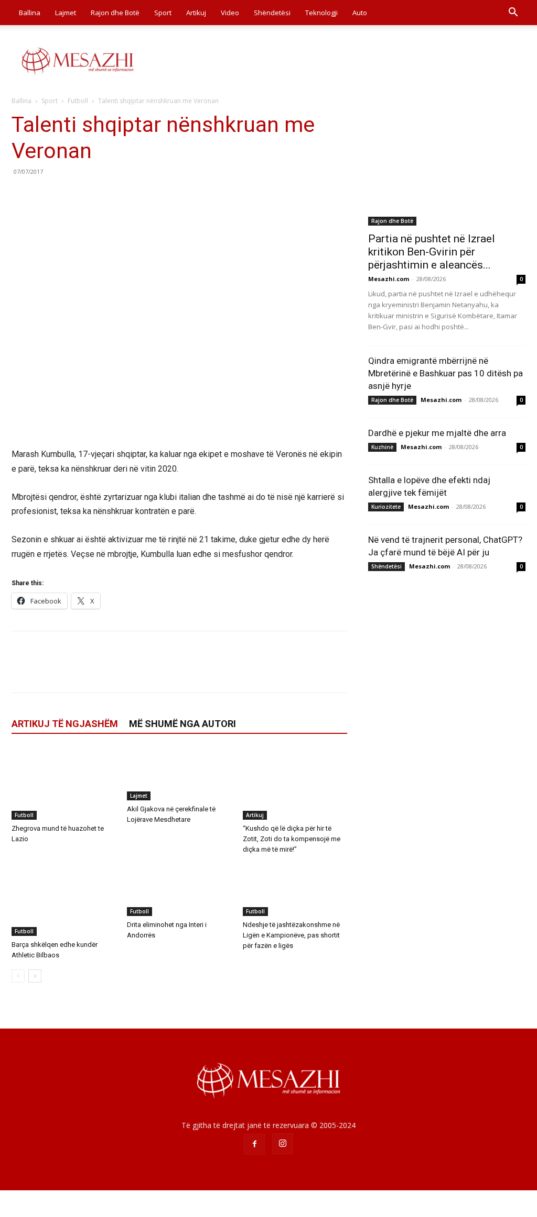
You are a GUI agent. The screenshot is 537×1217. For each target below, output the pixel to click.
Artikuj (196, 12)
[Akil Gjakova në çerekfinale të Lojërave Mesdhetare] (179, 774)
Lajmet (65, 12)
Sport (162, 12)
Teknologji (321, 12)
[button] (512, 13)
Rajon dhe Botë (115, 12)
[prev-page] (18, 975)
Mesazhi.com (388, 279)
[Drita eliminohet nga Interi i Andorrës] (179, 890)
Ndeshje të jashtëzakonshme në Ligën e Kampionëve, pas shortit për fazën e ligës (291, 935)
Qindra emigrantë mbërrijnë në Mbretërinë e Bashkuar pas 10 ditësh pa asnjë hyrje (445, 373)
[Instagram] (282, 1143)
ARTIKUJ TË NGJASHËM (65, 723)
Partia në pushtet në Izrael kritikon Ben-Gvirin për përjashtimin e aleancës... (431, 251)
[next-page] (34, 975)
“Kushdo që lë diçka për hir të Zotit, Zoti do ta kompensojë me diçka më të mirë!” (291, 838)
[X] (46, 195)
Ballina (29, 12)
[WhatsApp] (94, 195)
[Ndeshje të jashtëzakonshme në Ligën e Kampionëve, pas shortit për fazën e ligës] (295, 890)
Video (230, 12)
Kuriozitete (386, 506)
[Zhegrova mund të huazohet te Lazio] (64, 784)
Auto (359, 12)
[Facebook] (22, 195)
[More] (119, 195)
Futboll (78, 100)
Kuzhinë (382, 447)
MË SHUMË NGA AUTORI (182, 723)
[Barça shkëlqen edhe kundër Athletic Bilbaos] (64, 899)
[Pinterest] (70, 195)
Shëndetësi (272, 12)
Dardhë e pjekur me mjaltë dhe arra (437, 433)
